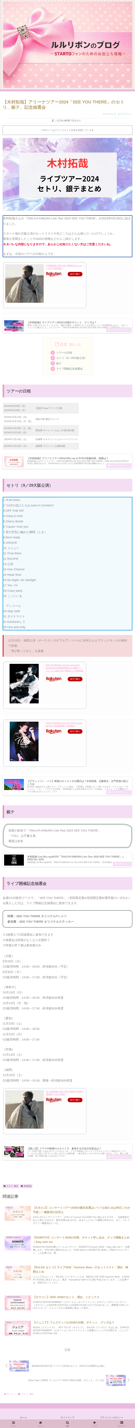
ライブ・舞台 (12, 1186)
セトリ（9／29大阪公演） (71, 357)
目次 (64, 344)
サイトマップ (67, 1417)
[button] (124, 819)
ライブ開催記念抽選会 (69, 368)
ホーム (23, 1417)
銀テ (59, 363)
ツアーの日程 (64, 352)
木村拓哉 (27, 1186)
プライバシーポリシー (111, 1417)
